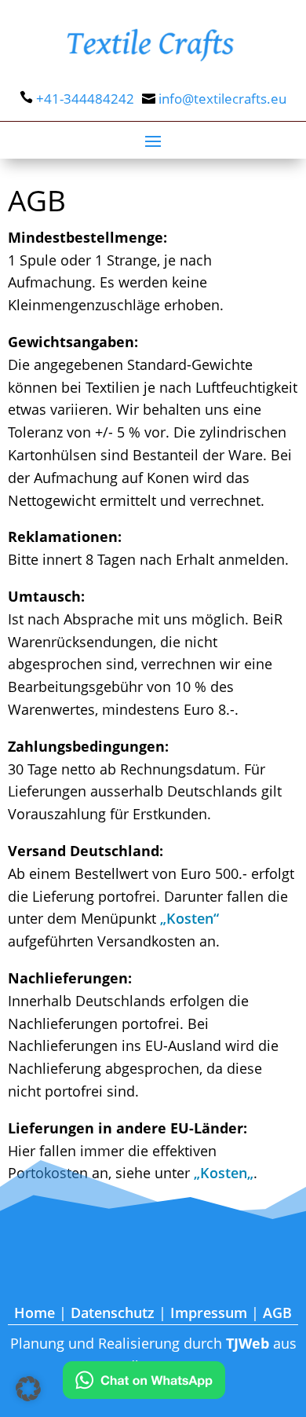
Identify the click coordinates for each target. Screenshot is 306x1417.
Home (34, 1312)
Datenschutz (113, 1312)
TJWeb (247, 1343)
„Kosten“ (189, 918)
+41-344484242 (85, 99)
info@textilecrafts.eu (222, 99)
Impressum (208, 1312)
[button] (28, 1388)
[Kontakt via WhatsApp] (144, 1383)
